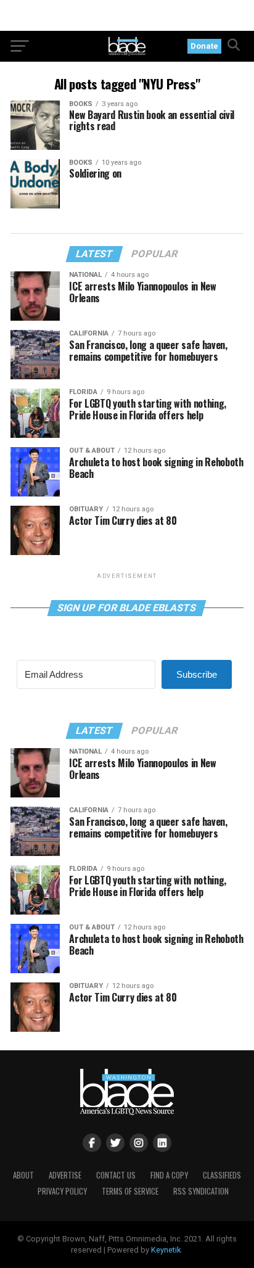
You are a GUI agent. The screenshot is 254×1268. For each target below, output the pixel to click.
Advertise (65, 1175)
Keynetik (166, 1249)
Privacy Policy (62, 1191)
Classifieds (222, 1175)
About (23, 1175)
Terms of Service (130, 1191)
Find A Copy (169, 1175)
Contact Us (116, 1175)
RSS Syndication (201, 1191)
